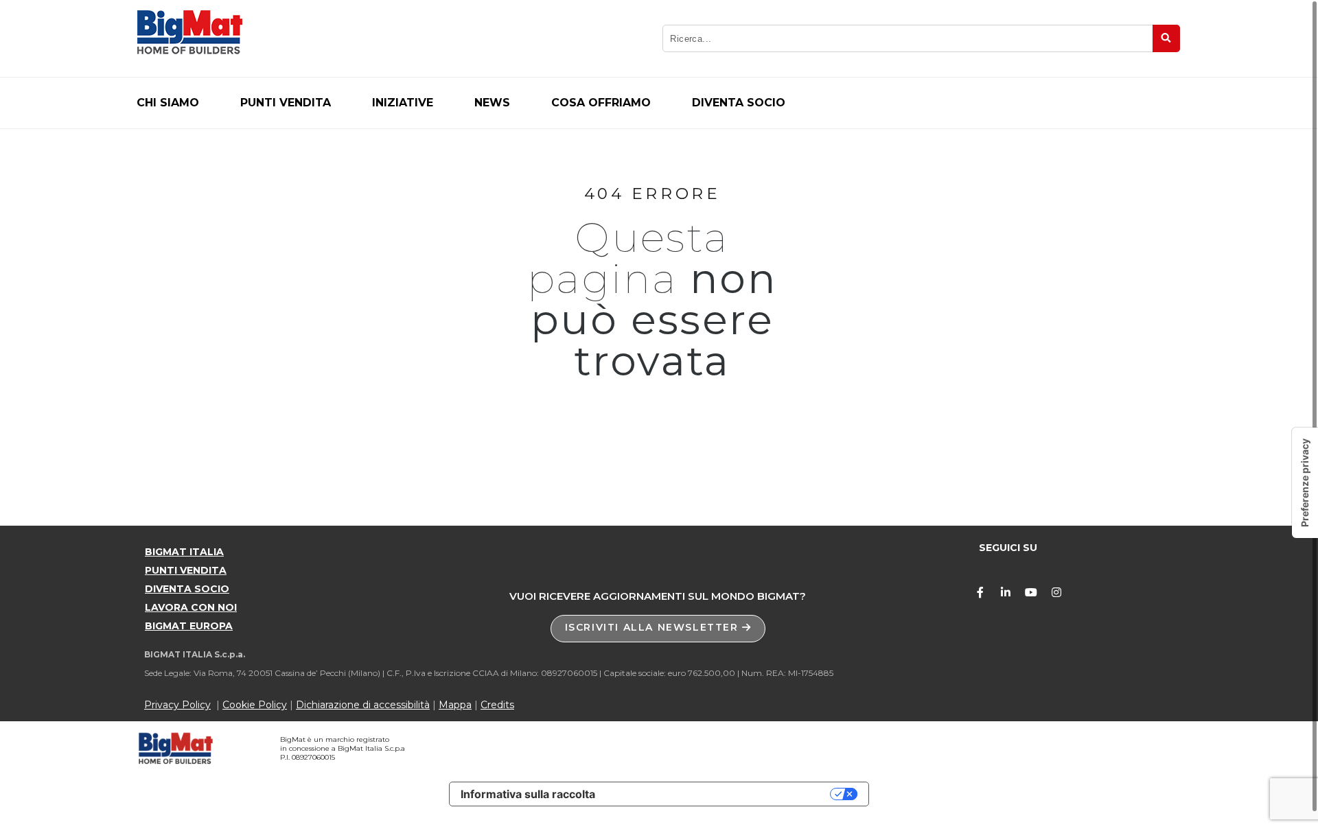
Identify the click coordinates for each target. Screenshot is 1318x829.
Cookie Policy (254, 705)
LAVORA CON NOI (191, 607)
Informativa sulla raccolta (528, 794)
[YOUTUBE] (1031, 592)
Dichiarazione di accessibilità (363, 705)
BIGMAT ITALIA (184, 552)
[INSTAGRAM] (1056, 592)
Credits (497, 705)
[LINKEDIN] (1006, 592)
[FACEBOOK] (980, 592)
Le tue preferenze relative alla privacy (719, 794)
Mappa (455, 705)
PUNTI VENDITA (186, 570)
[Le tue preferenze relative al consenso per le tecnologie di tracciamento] (1305, 483)
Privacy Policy (177, 705)
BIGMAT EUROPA (189, 626)
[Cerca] (1166, 38)
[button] (658, 628)
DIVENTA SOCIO (187, 589)
